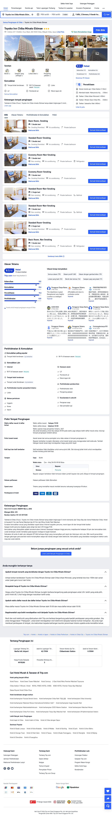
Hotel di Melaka (48, 728)
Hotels (33, 634)
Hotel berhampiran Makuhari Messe (81, 707)
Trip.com (26, 634)
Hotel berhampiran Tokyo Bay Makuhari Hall (51, 712)
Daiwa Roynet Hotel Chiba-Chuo (21, 690)
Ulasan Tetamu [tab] (17, 115)
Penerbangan (16, 8)
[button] (76, 3)
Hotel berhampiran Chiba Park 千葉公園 (52, 699)
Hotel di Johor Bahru (86, 728)
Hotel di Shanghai (79, 733)
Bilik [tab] (6, 115)
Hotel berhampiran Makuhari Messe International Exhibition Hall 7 (32, 703)
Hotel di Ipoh (73, 728)
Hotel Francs (14, 681)
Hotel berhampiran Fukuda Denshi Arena (23, 699)
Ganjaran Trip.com (81, 759)
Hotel (6, 8)
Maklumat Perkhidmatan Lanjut (14, 762)
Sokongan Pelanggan (11, 755)
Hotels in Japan (43, 634)
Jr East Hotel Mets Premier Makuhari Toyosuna (68, 681)
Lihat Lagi (7, 106)
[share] (108, 798)
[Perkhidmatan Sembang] (108, 806)
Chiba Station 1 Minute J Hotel (20, 686)
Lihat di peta (80, 107)
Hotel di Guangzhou (31, 737)
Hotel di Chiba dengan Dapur (50, 720)
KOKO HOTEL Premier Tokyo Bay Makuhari (67, 686)
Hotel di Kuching (61, 728)
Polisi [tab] (54, 115)
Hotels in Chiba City (76, 634)
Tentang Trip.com (45, 755)
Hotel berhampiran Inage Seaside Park (69, 703)
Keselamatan (79, 770)
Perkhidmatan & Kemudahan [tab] (37, 115)
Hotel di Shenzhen (16, 737)
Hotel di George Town (17, 733)
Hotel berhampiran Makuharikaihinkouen (23, 707)
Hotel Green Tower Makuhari (29, 681)
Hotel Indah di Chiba (32, 720)
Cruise (96, 8)
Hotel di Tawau (46, 733)
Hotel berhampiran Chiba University (79, 699)
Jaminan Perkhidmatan (11, 759)
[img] (24, 48)
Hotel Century (46, 681)
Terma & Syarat (44, 766)
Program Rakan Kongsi (82, 762)
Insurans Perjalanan (83, 8)
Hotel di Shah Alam (33, 733)
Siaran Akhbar (43, 759)
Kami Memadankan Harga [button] (82, 32)
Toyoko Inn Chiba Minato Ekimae (23, 28)
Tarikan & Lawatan (66, 8)
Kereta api (29, 8)
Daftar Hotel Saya (81, 766)
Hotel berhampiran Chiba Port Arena (22, 712)
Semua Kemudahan (11, 94)
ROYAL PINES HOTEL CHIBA (41, 686)
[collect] (108, 791)
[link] (67, 3)
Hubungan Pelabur (81, 755)
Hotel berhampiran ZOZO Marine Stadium (53, 707)
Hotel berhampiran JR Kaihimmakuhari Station (82, 712)
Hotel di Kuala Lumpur (17, 728)
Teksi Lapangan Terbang (45, 8)
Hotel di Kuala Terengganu (62, 733)
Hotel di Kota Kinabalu (34, 728)
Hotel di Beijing (92, 733)
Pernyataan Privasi (45, 770)
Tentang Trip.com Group (47, 773)
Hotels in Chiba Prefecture (59, 634)
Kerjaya (41, 762)
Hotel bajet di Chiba (16, 720)
